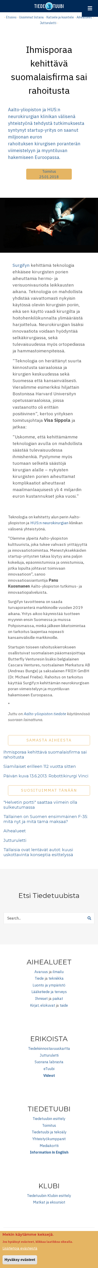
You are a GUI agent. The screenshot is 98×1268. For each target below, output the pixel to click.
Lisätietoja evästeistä (20, 1248)
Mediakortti (49, 1145)
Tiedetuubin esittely (49, 1118)
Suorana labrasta (49, 1062)
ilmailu (58, 971)
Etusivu (11, 17)
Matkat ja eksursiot (49, 1202)
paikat (57, 998)
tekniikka (56, 978)
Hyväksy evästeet (20, 1260)
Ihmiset (41, 998)
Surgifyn (21, 265)
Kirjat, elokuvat (42, 1005)
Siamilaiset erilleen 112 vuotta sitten (39, 766)
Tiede (39, 978)
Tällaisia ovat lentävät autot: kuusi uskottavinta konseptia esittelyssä (38, 852)
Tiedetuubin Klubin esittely (49, 1195)
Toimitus (49, 171)
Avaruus (41, 971)
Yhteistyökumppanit (49, 1139)
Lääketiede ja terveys (49, 991)
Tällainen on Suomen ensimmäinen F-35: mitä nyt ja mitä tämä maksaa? (45, 819)
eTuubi (49, 1068)
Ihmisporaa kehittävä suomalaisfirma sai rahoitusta (45, 755)
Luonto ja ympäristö (49, 985)
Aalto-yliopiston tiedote (45, 713)
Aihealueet (84, 17)
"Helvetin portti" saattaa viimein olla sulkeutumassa (40, 805)
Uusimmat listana (31, 17)
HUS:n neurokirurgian (49, 522)
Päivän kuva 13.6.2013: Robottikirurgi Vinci (45, 776)
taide (64, 1005)
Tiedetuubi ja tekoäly (49, 1132)
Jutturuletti (48, 23)
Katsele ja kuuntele (60, 17)
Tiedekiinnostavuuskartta (49, 1048)
